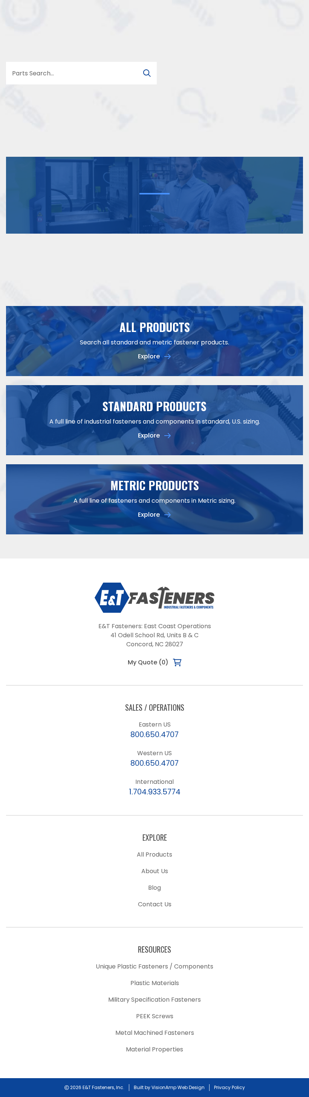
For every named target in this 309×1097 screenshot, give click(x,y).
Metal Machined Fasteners (154, 1032)
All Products (154, 854)
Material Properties (154, 1049)
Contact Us (154, 904)
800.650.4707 (154, 734)
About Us (154, 871)
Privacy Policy (229, 1087)
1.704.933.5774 (155, 792)
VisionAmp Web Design (178, 1087)
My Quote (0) (148, 662)
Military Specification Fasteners (154, 999)
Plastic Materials (154, 983)
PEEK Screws (154, 1016)
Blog (154, 887)
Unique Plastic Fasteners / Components (154, 966)
